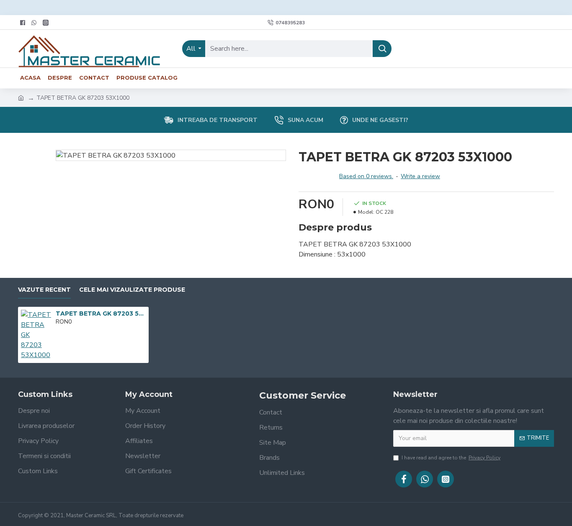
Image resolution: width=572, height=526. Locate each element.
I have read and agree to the (451, 457)
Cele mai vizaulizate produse (132, 289)
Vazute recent (44, 289)
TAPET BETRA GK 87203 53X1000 (101, 313)
